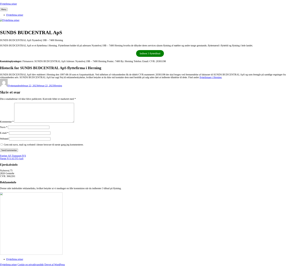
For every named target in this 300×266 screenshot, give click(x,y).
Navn (3, 127)
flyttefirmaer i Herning (211, 77)
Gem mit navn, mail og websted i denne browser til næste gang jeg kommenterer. (43, 144)
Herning (58, 85)
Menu (3, 9)
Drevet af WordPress (54, 264)
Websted (4, 138)
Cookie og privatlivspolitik (31, 264)
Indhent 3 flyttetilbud (150, 53)
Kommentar (7, 121)
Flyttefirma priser (8, 3)
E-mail (4, 133)
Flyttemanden (14, 85)
